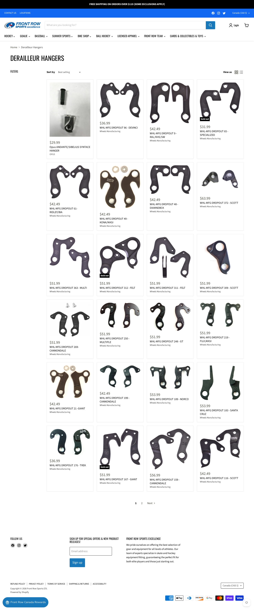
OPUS (52, 154)
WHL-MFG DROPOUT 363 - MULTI (68, 288)
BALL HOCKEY (103, 36)
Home (13, 47)
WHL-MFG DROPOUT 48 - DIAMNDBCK (164, 206)
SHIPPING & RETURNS (79, 583)
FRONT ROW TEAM (153, 36)
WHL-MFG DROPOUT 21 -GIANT (67, 408)
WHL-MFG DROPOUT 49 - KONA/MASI (114, 220)
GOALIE (24, 36)
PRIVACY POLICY (36, 583)
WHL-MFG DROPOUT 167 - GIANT (118, 479)
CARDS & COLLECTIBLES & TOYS (187, 36)
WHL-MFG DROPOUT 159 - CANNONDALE (165, 481)
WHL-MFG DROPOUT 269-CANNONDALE (64, 349)
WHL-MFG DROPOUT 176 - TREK (68, 465)
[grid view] (236, 72)
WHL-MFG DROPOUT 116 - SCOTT (219, 478)
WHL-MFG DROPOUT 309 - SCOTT (219, 288)
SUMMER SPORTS (61, 36)
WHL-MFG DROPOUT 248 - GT (166, 341)
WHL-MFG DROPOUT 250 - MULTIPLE (114, 340)
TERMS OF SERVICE (56, 583)
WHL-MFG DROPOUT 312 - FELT (117, 288)
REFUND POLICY (17, 583)
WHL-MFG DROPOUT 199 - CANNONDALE (114, 399)
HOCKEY (8, 36)
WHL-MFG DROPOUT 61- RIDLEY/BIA (63, 210)
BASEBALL (40, 36)
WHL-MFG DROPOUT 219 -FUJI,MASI (215, 339)
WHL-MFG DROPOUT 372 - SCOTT (219, 203)
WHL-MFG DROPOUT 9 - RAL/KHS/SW (163, 135)
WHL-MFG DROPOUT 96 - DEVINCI (119, 128)
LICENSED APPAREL (127, 36)
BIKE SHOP (84, 36)
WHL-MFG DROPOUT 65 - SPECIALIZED (214, 133)
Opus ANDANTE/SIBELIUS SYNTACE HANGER (70, 149)
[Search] (210, 25)
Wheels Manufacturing (110, 131)
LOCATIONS (25, 13)
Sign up (77, 562)
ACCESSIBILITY (99, 583)
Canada (239, 13)
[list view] (241, 72)
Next (150, 503)
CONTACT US (10, 13)
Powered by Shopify (19, 592)
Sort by (51, 72)
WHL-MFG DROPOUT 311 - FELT (167, 288)
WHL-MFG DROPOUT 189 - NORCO (169, 399)
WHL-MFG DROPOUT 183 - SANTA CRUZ (219, 412)
